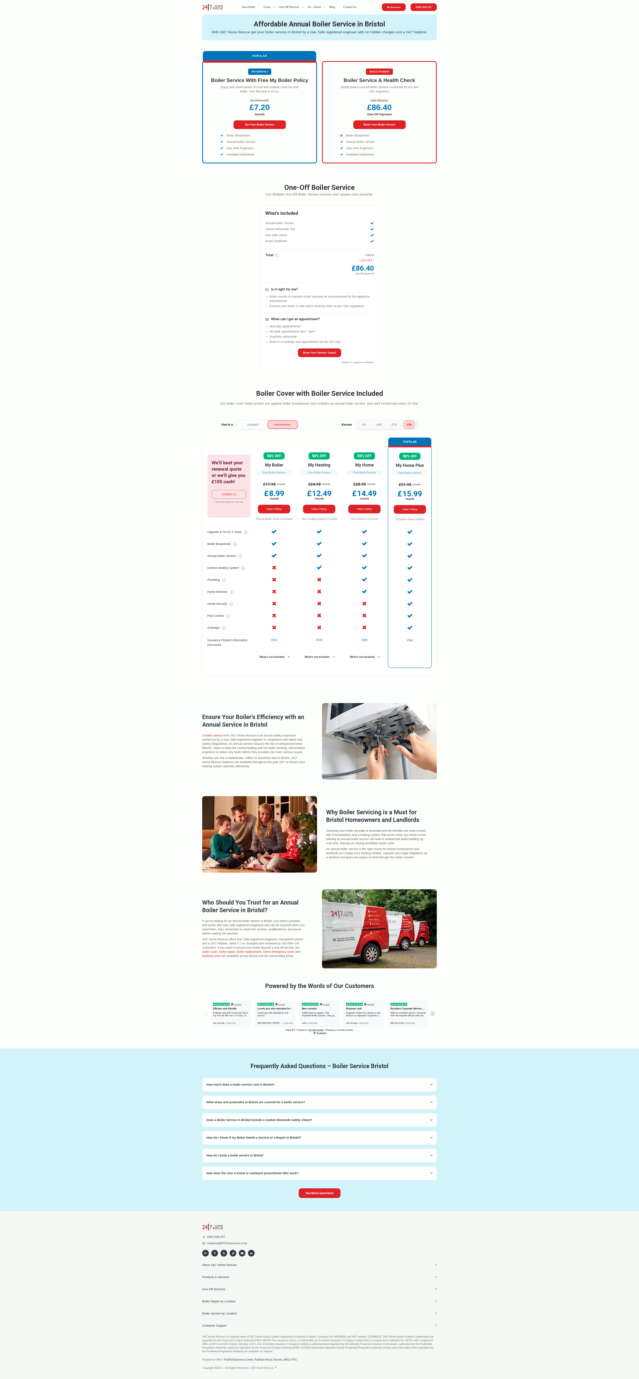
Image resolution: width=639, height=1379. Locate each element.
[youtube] (242, 1253)
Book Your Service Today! (319, 352)
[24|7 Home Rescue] (212, 7)
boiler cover (210, 951)
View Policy (274, 509)
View (274, 639)
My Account (394, 7)
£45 (379, 424)
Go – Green (314, 7)
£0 (364, 424)
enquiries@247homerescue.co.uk (227, 1243)
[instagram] (205, 1253)
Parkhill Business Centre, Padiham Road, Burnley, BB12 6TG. (260, 1359)
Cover (267, 7)
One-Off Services (289, 7)
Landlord (252, 424)
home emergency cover (278, 951)
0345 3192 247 (424, 7)
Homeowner (282, 424)
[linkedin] (251, 1253)
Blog (332, 7)
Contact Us (349, 7)
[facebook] (214, 1253)
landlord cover (211, 956)
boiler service (213, 735)
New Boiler (248, 7)
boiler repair (227, 951)
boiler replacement (249, 951)
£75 (394, 424)
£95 (409, 424)
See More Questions (320, 1193)
